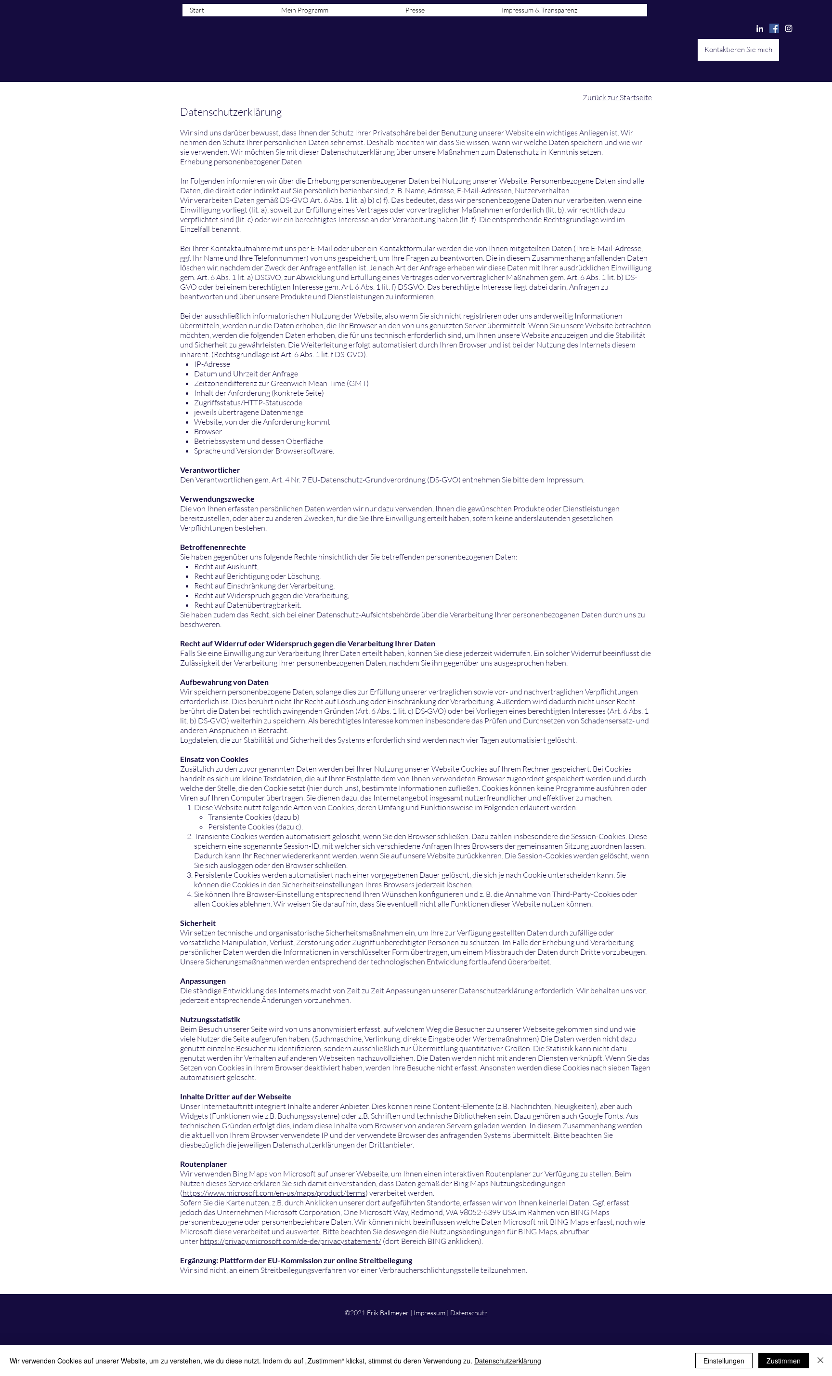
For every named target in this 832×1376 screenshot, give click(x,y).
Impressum (429, 1313)
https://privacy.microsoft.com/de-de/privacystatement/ (290, 1241)
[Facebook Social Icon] (774, 28)
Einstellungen (723, 1360)
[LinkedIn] (760, 28)
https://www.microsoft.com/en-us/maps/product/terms (273, 1193)
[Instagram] (788, 28)
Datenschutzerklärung (507, 1360)
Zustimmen (784, 1360)
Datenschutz (468, 1313)
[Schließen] (820, 1360)
